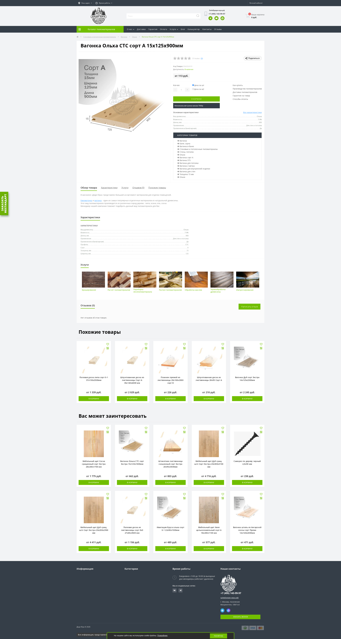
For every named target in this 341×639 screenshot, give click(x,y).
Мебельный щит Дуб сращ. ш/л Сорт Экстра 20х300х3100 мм (208, 464)
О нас (129, 29)
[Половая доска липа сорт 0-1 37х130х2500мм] (93, 359)
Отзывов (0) (138, 187)
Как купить (238, 85)
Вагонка (124, 37)
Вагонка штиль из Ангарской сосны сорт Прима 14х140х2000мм (247, 530)
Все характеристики (252, 112)
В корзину (196, 99)
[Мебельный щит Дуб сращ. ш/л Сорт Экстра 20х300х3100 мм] (209, 443)
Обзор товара (89, 187)
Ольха (134, 37)
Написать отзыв (249, 306)
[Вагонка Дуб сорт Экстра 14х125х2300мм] (247, 359)
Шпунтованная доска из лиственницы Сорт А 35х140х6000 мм (132, 380)
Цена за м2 (199, 89)
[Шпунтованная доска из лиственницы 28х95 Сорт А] (209, 359)
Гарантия (152, 29)
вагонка (98, 200)
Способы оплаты (240, 99)
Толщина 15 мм (187, 174)
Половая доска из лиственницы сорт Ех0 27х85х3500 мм (132, 530)
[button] (85, 3)
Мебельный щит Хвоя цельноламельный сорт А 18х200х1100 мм (209, 530)
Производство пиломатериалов (247, 88)
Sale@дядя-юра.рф (217, 10)
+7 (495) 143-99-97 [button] (231, 593)
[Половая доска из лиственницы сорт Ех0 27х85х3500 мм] (132, 509)
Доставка (141, 29)
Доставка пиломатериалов (245, 92)
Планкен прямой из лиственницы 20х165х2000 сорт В (170, 380)
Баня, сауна (185, 143)
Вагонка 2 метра (187, 166)
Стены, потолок (187, 152)
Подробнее (162, 635)
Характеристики (109, 187)
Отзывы (218, 29)
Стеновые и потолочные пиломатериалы (99, 37)
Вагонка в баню (187, 146)
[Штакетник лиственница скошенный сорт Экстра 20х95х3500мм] (170, 443)
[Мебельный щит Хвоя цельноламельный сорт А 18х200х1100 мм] (209, 509)
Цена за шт (199, 85)
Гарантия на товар (241, 95)
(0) (202, 58)
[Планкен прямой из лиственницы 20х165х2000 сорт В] (170, 359)
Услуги (173, 29)
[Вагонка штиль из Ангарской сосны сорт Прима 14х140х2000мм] (247, 509)
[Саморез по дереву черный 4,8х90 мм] (247, 443)
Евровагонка (86, 200)
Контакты (207, 29)
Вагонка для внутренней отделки (195, 168)
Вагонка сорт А (186, 157)
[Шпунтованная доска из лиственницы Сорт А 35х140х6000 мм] (132, 359)
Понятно (218, 636)
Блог (183, 29)
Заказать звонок (240, 617)
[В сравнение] (107, 348)
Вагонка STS (185, 160)
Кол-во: (176, 85)
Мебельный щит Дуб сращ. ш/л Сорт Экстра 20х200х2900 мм (93, 530)
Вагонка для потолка (189, 163)
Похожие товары (157, 187)
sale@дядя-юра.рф (229, 597)
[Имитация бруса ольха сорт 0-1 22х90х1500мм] (170, 509)
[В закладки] (107, 344)
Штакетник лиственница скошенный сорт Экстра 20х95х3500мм (170, 464)
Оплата (163, 29)
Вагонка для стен (187, 171)
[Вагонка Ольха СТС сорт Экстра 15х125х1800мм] (132, 443)
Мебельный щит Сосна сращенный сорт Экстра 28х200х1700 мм (93, 464)
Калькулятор (194, 29)
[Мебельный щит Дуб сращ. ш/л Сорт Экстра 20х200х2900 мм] (93, 509)
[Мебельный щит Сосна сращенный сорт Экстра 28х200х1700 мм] (93, 443)
